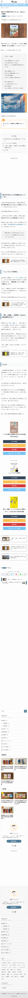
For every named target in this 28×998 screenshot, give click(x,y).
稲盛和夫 (7, 976)
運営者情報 (4, 993)
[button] (3, 574)
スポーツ (19, 965)
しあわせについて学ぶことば (18, 962)
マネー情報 (6, 746)
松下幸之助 (16, 974)
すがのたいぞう (5, 965)
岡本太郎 (20, 971)
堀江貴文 (19, 969)
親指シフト (17, 976)
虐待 (12, 976)
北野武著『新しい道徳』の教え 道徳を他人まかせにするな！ (17, 353)
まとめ (6, 150)
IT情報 (5, 734)
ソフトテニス (4, 967)
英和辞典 (6, 726)
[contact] (15, 846)
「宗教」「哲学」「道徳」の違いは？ (18, 539)
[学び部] (14, 1)
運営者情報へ (14, 841)
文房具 (5, 737)
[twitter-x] (13, 846)
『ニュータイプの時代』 (11, 143)
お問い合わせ (23, 993)
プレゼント (15, 967)
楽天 (25, 974)
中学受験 (3, 969)
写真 (8, 969)
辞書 (5, 720)
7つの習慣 (4, 962)
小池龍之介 (14, 971)
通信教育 (22, 976)
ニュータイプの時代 (18, 277)
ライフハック (7, 740)
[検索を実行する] (25, 711)
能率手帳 (6, 731)
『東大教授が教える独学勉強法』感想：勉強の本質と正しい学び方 (18, 261)
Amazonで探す (14, 445)
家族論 (9, 971)
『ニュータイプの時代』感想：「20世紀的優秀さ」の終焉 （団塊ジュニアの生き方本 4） (17, 304)
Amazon (9, 962)
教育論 (9, 16)
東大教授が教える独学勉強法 (15, 224)
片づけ (3, 976)
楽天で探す (14, 449)
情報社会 (3, 974)
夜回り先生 (4, 971)
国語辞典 (6, 723)
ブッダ (10, 967)
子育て (4, 16)
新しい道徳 (12, 323)
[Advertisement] (14, 173)
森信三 (21, 974)
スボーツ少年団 (12, 965)
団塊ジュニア (13, 969)
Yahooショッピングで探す (14, 453)
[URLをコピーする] (25, 574)
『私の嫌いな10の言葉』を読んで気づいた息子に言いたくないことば (18, 548)
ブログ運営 (6, 749)
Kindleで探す (14, 441)
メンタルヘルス (22, 967)
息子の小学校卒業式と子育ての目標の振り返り (18, 557)
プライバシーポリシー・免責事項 (13, 993)
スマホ (23, 965)
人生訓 (6, 743)
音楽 (2, 978)
